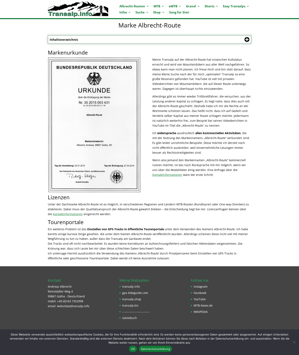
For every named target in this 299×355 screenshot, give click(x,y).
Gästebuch (129, 318)
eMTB (173, 6)
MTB (157, 6)
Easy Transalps (234, 6)
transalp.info (131, 286)
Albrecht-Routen (132, 6)
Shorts (209, 6)
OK (133, 349)
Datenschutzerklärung (155, 349)
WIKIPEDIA (201, 312)
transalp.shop (131, 299)
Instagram (200, 286)
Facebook (200, 293)
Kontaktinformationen (167, 175)
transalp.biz (130, 305)
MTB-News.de (203, 305)
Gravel (191, 6)
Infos (123, 12)
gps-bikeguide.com (135, 293)
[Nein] (294, 342)
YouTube (200, 299)
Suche (140, 12)
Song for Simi (179, 12)
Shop (157, 12)
